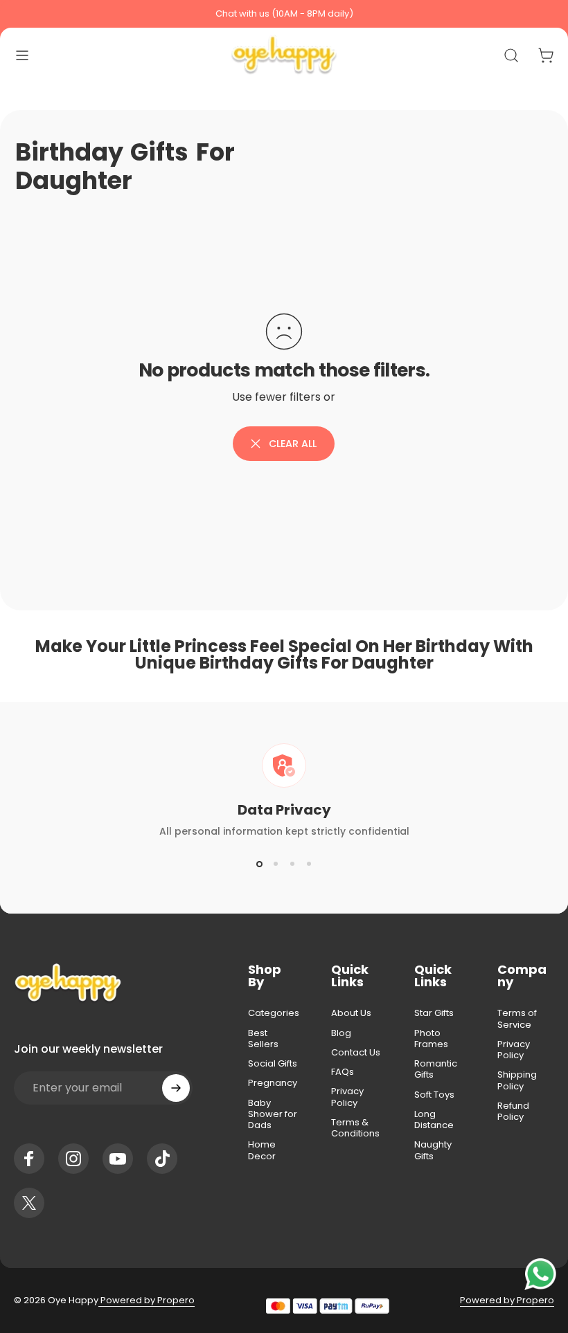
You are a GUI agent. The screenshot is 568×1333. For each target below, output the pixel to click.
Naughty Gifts (433, 1150)
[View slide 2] (275, 863)
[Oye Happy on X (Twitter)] (29, 1203)
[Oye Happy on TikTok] (162, 1158)
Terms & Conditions (355, 1128)
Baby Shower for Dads (272, 1115)
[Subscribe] (176, 1088)
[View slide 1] (259, 863)
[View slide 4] (309, 863)
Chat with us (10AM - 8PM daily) (284, 13)
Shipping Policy (517, 1080)
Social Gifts (272, 1063)
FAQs (342, 1072)
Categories (273, 1013)
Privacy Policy (347, 1097)
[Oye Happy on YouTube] (118, 1158)
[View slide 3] (292, 863)
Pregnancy (272, 1083)
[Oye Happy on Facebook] (29, 1158)
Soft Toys (434, 1094)
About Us (351, 1013)
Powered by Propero (146, 1300)
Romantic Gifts (435, 1069)
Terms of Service (517, 1019)
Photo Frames (431, 1039)
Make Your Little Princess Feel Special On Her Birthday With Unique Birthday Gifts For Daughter (284, 654)
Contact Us (355, 1052)
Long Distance (434, 1120)
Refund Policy (513, 1111)
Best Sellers (263, 1039)
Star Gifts (434, 1013)
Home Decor (262, 1150)
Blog (341, 1033)
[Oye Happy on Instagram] (73, 1158)
